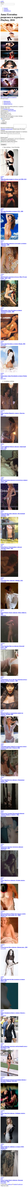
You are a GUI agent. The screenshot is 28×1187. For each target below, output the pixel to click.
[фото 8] (9, 96)
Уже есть (4, 122)
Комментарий (4, 137)
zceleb (2, 1)
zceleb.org (9, 1184)
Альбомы (6, 9)
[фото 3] (9, 50)
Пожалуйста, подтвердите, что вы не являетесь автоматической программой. (13, 139)
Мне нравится (4, 97)
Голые (12, 109)
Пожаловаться (7, 102)
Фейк (3, 120)
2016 (4, 109)
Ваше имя (3, 133)
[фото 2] (9, 40)
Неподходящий (6, 119)
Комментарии (16, 129)
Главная (6, 8)
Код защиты (14, 141)
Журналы (8, 109)
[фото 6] (9, 77)
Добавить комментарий (7, 129)
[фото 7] (9, 86)
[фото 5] (9, 68)
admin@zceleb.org (18, 1184)
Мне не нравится (12, 97)
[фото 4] (9, 59)
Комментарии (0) (8, 104)
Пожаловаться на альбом (7, 117)
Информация (7, 101)
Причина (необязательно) (7, 127)
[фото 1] (9, 31)
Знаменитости (7, 10)
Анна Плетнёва (12, 110)
